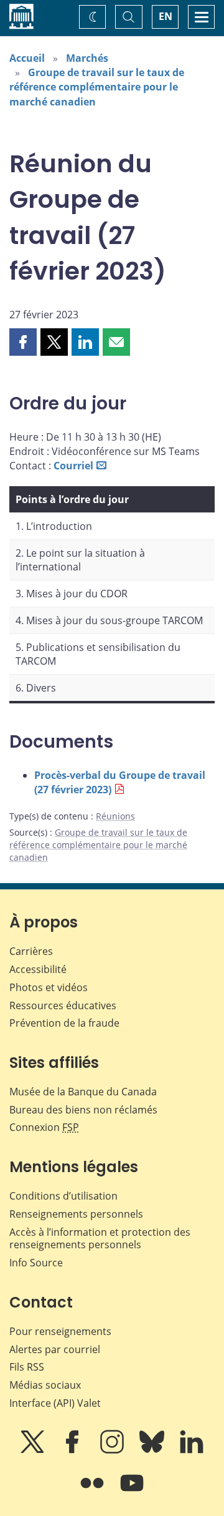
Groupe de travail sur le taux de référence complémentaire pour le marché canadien (96, 87)
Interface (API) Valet (55, 1403)
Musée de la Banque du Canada (83, 1091)
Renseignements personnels (76, 1214)
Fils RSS (26, 1367)
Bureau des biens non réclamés (83, 1110)
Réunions (115, 816)
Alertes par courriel (54, 1349)
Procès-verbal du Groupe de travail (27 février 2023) (119, 782)
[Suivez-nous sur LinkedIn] (191, 1450)
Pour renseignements (60, 1331)
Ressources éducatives (62, 1005)
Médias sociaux (45, 1385)
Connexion (44, 1127)
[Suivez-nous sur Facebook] (73, 1450)
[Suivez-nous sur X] (34, 1450)
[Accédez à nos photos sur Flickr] (93, 1492)
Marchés (87, 58)
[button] (23, 342)
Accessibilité (38, 969)
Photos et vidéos (48, 987)
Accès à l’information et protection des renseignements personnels (99, 1238)
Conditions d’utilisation (63, 1196)
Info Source (36, 1262)
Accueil (27, 58)
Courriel (73, 465)
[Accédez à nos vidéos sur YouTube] (132, 1492)
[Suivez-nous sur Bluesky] (153, 1450)
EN (165, 16)
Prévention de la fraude (64, 1023)
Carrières (31, 951)
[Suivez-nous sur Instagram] (113, 1450)
